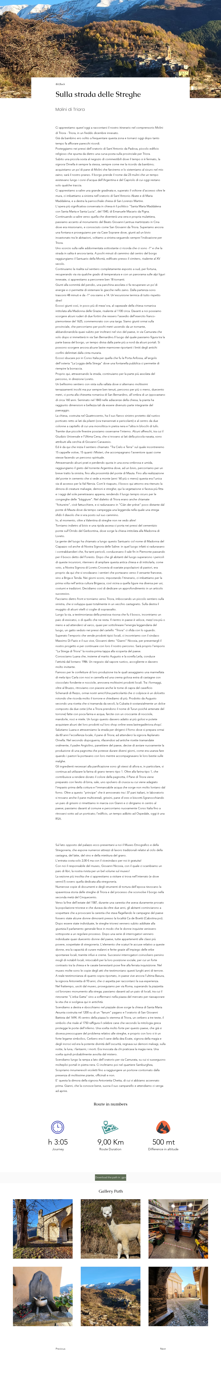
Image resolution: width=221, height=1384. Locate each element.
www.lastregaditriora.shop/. (144, 724)
